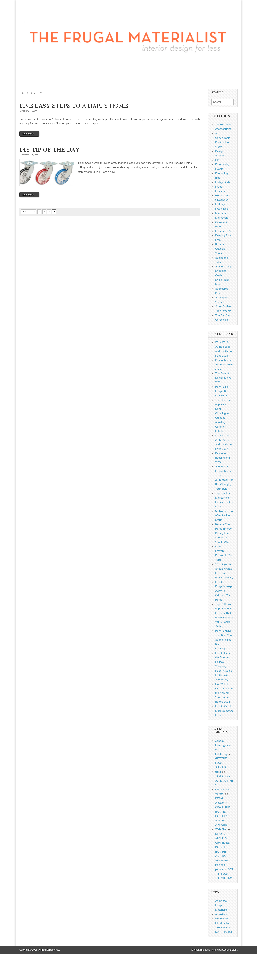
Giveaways (221, 199)
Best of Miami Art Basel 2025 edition (224, 364)
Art (217, 133)
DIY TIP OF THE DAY (49, 149)
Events (219, 168)
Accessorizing (223, 128)
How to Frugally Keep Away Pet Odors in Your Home (223, 590)
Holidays (220, 204)
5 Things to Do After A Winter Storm (224, 515)
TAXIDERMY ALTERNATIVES (224, 780)
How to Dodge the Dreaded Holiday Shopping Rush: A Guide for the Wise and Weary (223, 666)
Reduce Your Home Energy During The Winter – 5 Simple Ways (223, 533)
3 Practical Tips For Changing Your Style (224, 484)
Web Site (220, 829)
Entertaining (222, 164)
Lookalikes (221, 208)
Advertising (221, 914)
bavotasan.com (229, 950)
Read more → (29, 133)
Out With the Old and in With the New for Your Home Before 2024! (224, 692)
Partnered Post (224, 230)
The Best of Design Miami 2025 (223, 378)
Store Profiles (223, 306)
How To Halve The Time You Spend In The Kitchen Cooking (223, 639)
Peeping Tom (223, 235)
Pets (218, 239)
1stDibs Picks (223, 124)
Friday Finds (222, 182)
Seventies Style (224, 266)
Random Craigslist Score (220, 249)
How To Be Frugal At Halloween (221, 391)
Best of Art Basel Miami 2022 (222, 457)
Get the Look (223, 195)
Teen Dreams (223, 310)
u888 (218, 771)
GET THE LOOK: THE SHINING (222, 763)
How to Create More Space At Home (224, 710)
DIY (217, 160)
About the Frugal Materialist (221, 905)
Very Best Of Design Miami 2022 (223, 471)
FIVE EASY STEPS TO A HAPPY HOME (73, 105)
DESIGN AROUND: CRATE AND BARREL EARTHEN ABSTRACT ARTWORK (222, 811)
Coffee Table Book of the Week (222, 142)
